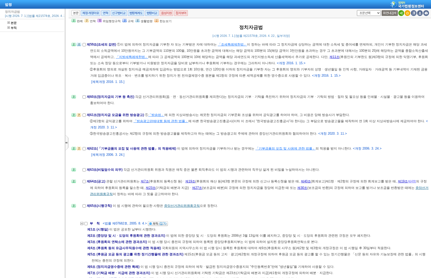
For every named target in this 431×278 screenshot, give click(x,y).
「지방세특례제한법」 (132, 57)
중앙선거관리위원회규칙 (182, 206)
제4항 (412, 181)
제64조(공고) (96, 181)
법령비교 (152, 13)
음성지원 (166, 13)
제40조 (306, 181)
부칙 (14, 28)
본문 (14, 23)
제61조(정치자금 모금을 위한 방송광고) (116, 115)
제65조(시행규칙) (100, 206)
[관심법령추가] (407, 13)
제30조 (302, 188)
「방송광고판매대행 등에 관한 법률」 (160, 121)
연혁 (105, 13)
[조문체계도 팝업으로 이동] (74, 46)
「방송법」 (156, 115)
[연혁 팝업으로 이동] (79, 116)
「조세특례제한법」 (232, 44)
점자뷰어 (181, 13)
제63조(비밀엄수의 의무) (105, 169)
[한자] (414, 13)
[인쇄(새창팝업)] (426, 13)
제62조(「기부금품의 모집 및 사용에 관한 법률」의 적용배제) (132, 148)
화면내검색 (389, 13)
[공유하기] (401, 13)
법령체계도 (136, 13)
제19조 (190, 181)
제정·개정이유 (90, 13)
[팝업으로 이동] (79, 46)
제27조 (197, 188)
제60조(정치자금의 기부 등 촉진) (111, 97)
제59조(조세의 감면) (102, 44)
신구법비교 (118, 13)
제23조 (151, 188)
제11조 (334, 57)
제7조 (145, 181)
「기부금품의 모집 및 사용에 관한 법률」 (285, 148)
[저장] (420, 13)
